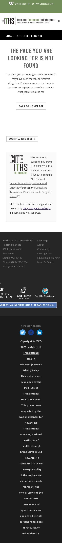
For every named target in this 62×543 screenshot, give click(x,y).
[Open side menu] (58, 21)
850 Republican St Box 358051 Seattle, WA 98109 (12, 253)
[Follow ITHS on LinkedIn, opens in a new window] (39, 332)
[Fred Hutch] (23, 292)
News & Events (45, 262)
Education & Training (48, 257)
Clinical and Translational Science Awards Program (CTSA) (30, 192)
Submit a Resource (20, 138)
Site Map (42, 240)
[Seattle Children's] (45, 292)
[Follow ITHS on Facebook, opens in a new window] (31, 332)
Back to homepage (31, 106)
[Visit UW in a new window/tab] (31, 3)
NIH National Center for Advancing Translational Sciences (28, 183)
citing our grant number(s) (37, 208)
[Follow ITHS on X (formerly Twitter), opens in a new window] (22, 332)
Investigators (44, 253)
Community (43, 249)
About (40, 244)
